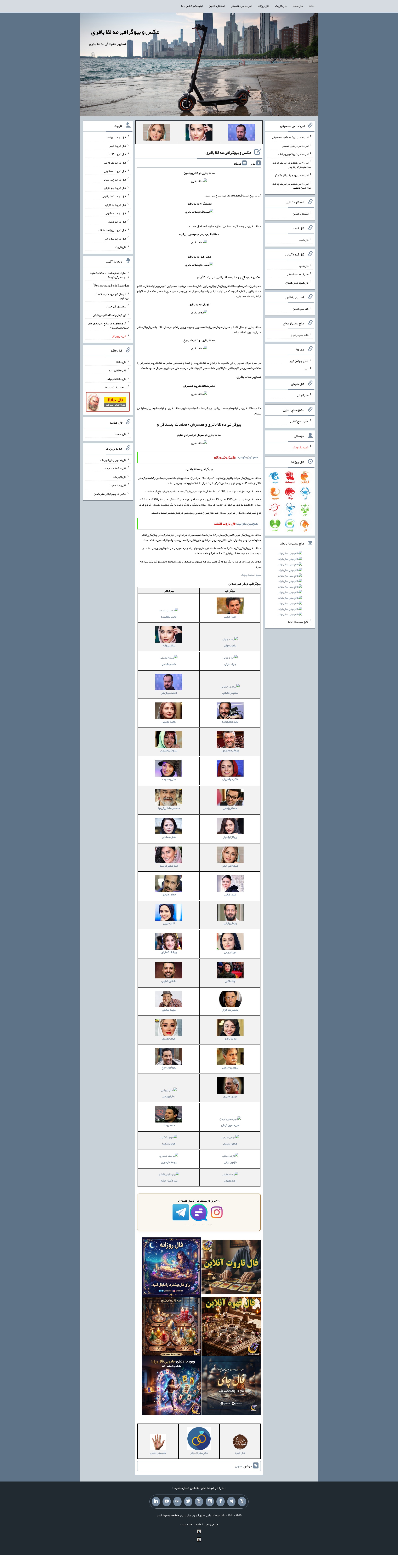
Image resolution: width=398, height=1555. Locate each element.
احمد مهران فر (169, 693)
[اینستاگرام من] (210, 1501)
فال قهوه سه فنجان (297, 274)
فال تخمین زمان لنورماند (113, 460)
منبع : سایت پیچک (251, 575)
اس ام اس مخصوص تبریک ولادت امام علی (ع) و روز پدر (291, 165)
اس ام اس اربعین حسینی (295, 145)
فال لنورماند (119, 477)
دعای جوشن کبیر (299, 361)
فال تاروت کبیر (117, 145)
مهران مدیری (230, 1096)
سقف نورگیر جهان (116, 306)
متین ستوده (169, 779)
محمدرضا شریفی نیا (169, 808)
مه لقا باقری (230, 1038)
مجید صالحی (169, 1010)
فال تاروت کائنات (116, 154)
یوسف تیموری (168, 1162)
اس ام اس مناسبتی (241, 6)
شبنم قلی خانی (230, 865)
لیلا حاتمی (230, 981)
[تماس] (199, 1501)
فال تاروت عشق (117, 221)
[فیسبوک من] (220, 1501)
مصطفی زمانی (230, 808)
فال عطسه (120, 434)
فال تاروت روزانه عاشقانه (112, 230)
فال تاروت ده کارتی (115, 213)
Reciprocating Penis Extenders (111, 285)
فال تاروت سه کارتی (115, 171)
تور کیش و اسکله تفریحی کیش (109, 315)
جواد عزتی (230, 664)
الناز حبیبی (169, 923)
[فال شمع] (171, 1327)
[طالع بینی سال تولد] (290, 585)
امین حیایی (230, 616)
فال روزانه (263, 6)
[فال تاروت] (231, 1268)
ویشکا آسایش (169, 952)
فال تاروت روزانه (116, 137)
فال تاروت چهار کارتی (114, 179)
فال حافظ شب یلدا (116, 379)
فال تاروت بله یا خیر (115, 238)
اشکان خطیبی (168, 981)
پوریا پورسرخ (168, 1067)
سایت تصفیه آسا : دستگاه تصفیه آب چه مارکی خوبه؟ (109, 275)
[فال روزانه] (171, 1268)
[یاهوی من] (242, 1501)
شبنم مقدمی (169, 664)
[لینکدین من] (156, 1501)
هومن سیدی (230, 1143)
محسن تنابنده (168, 616)
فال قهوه (303, 266)
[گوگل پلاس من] (177, 1501)
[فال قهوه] (231, 1327)
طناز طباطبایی (169, 837)
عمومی (239, 1466)
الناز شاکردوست (169, 865)
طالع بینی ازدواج (299, 335)
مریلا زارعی (230, 952)
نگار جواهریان (230, 779)
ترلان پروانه (169, 645)
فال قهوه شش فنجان (296, 282)
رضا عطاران (230, 1180)
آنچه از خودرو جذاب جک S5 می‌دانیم (112, 296)
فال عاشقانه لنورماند (114, 468)
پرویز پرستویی (230, 1067)
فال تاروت (280, 6)
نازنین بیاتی (230, 1162)
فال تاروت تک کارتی (115, 162)
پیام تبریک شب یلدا (115, 387)
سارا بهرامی (169, 1096)
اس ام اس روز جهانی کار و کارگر (291, 175)
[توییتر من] (188, 1501)
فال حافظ (298, 6)
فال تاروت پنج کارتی (115, 188)
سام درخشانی (230, 693)
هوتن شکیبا (168, 1143)
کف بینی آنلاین (300, 309)
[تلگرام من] (231, 1501)
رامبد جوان (230, 645)
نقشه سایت (186, 1524)
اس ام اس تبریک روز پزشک (293, 154)
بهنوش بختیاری (168, 750)
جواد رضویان (169, 894)
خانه (311, 6)
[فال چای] (231, 1386)
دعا (306, 369)
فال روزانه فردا (117, 485)
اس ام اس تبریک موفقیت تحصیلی (290, 137)
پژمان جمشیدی (230, 750)
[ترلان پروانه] (199, 133)
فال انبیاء (303, 240)
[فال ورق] (171, 1386)
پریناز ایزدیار (230, 837)
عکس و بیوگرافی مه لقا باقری (125, 31)
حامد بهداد (169, 1125)
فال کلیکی (302, 395)
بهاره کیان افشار (168, 1180)
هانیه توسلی (169, 721)
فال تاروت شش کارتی (114, 196)
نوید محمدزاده (230, 721)
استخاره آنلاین (216, 6)
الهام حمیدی (168, 1038)
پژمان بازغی (230, 923)
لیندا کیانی (230, 894)
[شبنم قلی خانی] (156, 133)
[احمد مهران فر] (241, 133)
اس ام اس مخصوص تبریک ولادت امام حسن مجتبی (291, 185)
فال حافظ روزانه (117, 370)
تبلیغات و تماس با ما (192, 6)
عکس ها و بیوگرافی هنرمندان (110, 493)
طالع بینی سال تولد (298, 621)
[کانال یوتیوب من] (167, 1501)
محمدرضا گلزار (230, 1010)
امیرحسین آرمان (230, 1125)
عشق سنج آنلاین (299, 421)
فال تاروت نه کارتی (115, 205)
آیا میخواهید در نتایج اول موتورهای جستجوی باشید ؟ (108, 325)
